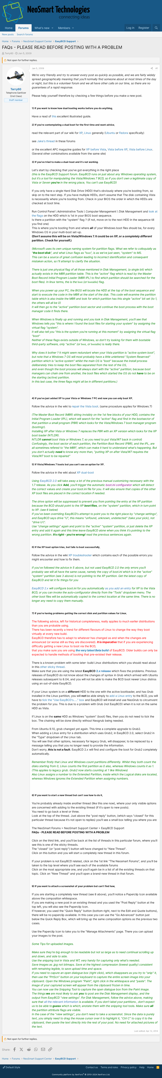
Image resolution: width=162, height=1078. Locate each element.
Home (8, 28)
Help (141, 1067)
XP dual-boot (85, 472)
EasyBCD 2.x (40, 588)
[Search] (156, 28)
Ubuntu (110, 132)
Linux (87, 132)
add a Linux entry (121, 695)
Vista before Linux (140, 149)
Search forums (25, 34)
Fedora (123, 132)
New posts (8, 34)
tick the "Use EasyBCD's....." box (63, 700)
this (54, 116)
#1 (156, 68)
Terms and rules (109, 1067)
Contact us (92, 1067)
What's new (42, 28)
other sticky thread (52, 666)
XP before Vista (96, 149)
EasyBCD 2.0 (48, 480)
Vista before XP (117, 149)
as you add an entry (118, 588)
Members (64, 28)
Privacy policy (129, 1067)
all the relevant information (61, 1001)
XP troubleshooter (80, 555)
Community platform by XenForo (81, 1074)
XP (81, 132)
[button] (52, 28)
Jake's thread (46, 141)
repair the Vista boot (85, 406)
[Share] (151, 68)
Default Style (12, 1067)
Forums (23, 28)
